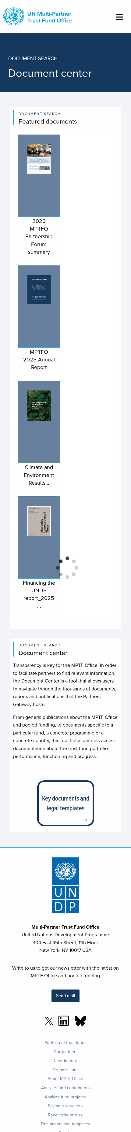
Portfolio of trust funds (65, 1042)
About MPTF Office (65, 1078)
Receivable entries (65, 1115)
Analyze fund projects (65, 1097)
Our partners (65, 1052)
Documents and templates (65, 1124)
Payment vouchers (65, 1106)
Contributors (65, 1060)
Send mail (65, 995)
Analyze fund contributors (65, 1088)
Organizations (65, 1070)
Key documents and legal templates (65, 803)
